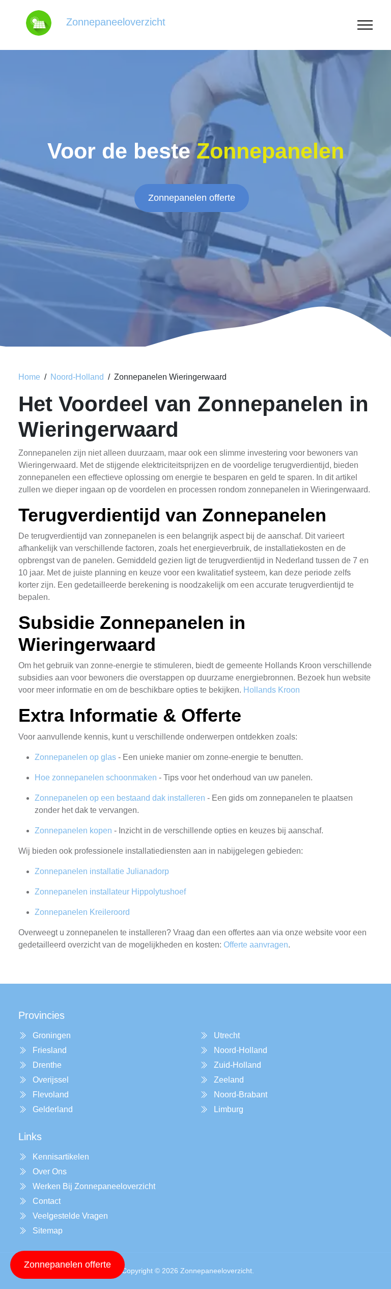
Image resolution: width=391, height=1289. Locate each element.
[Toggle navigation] (365, 25)
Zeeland (228, 1079)
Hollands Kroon (271, 690)
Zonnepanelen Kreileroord (82, 912)
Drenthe (46, 1065)
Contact (46, 1201)
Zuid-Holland (236, 1065)
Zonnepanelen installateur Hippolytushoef (110, 891)
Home (29, 377)
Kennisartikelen (60, 1156)
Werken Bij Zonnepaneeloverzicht (93, 1186)
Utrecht (226, 1035)
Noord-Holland (77, 377)
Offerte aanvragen (256, 944)
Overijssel (50, 1079)
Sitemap (47, 1230)
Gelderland (52, 1109)
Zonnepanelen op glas (75, 757)
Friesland (49, 1050)
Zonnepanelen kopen (73, 830)
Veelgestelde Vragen (69, 1216)
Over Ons (49, 1171)
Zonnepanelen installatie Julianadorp (102, 871)
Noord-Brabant (239, 1094)
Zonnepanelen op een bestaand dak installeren (120, 798)
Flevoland (50, 1094)
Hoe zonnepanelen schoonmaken (96, 777)
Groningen (51, 1035)
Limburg (227, 1109)
